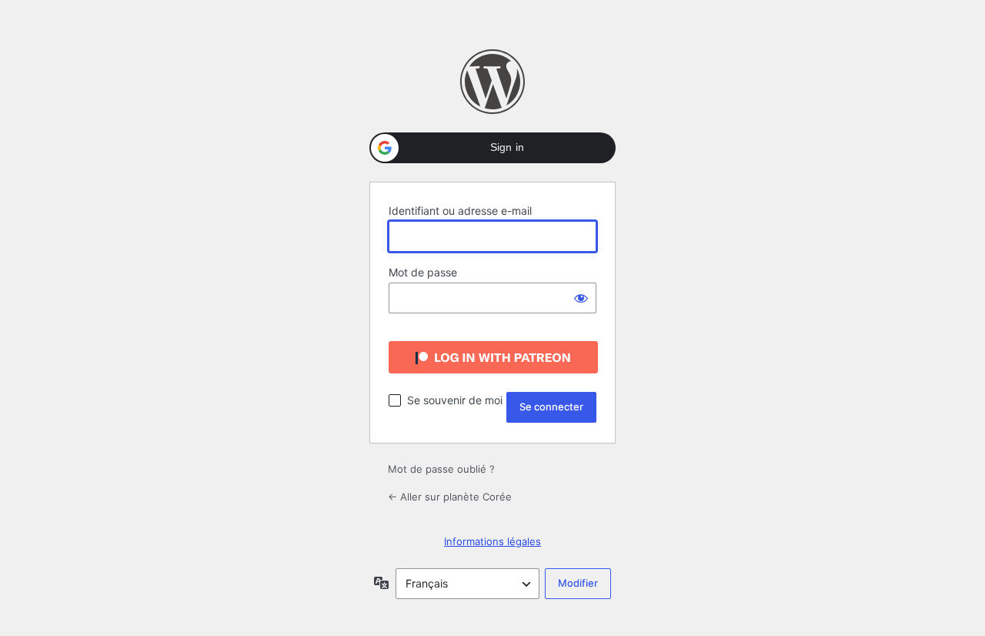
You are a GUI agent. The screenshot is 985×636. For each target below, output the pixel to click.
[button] (492, 147)
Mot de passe (423, 272)
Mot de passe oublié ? (441, 469)
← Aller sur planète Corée (450, 496)
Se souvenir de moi (455, 400)
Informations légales (492, 541)
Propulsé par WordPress (492, 81)
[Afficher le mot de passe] (581, 298)
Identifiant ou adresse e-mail (460, 210)
